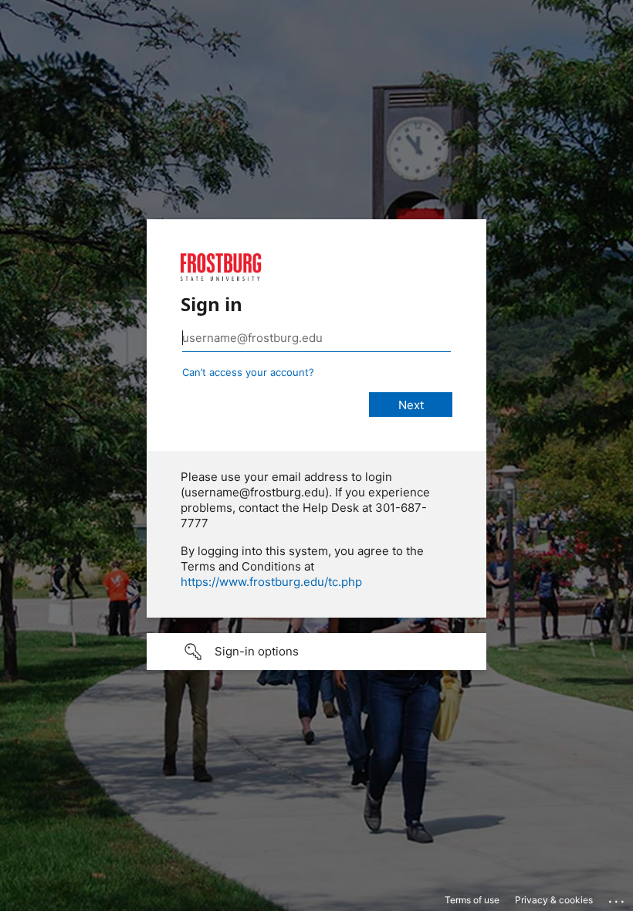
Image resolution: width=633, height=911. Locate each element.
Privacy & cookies (554, 900)
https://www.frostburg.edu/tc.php (271, 581)
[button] (316, 651)
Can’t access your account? (248, 372)
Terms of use (472, 900)
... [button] (617, 898)
